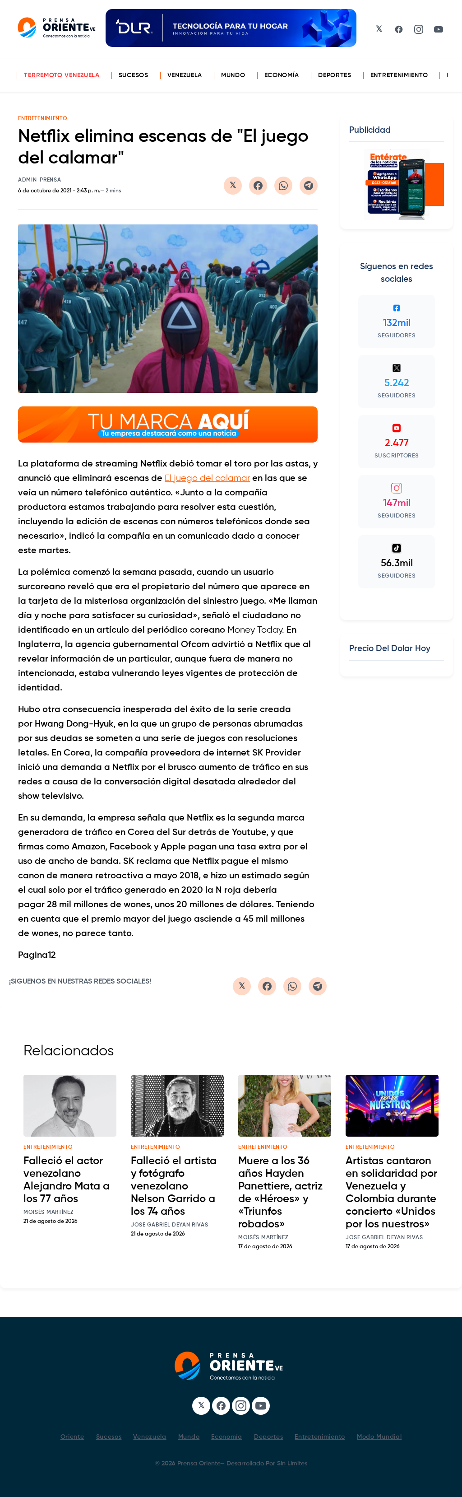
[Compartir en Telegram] (309, 186)
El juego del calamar (207, 478)
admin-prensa (39, 180)
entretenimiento (48, 1147)
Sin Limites (291, 1463)
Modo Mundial (379, 1437)
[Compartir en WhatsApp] (283, 186)
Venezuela (184, 75)
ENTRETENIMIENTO (43, 118)
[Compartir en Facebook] (258, 186)
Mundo (233, 75)
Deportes (334, 75)
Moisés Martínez (48, 1212)
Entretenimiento (399, 75)
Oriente (72, 1437)
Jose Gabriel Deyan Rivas (169, 1225)
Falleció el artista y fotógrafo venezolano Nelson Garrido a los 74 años (174, 1186)
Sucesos (133, 75)
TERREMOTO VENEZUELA (61, 75)
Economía (282, 75)
